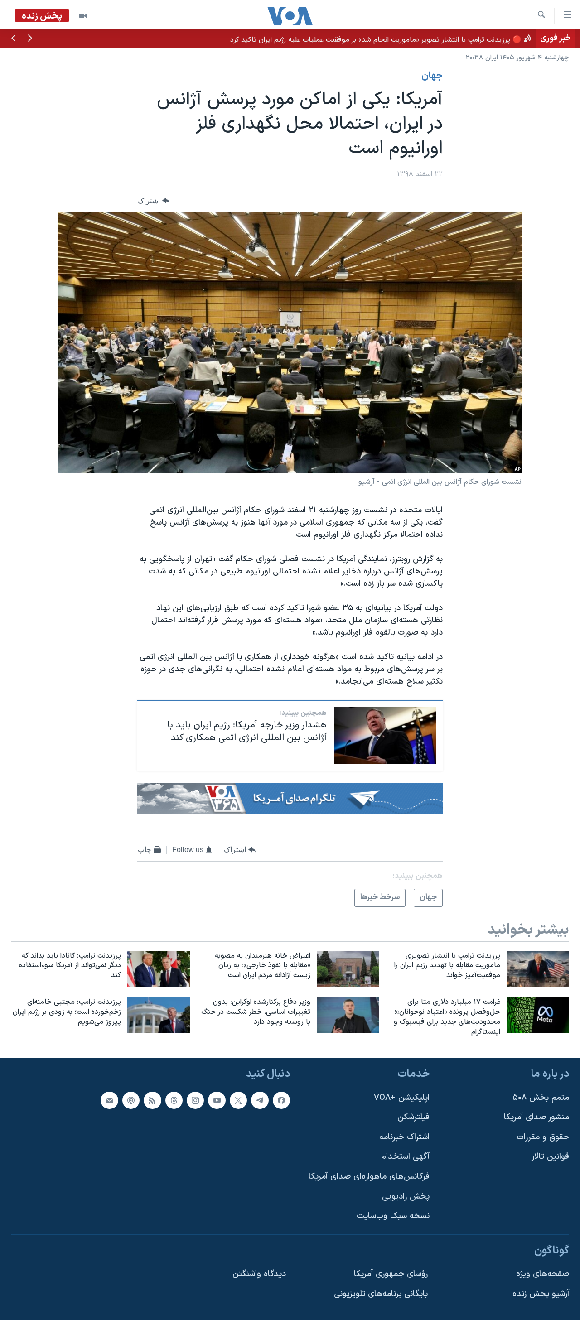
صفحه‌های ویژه (542, 1274)
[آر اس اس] (152, 1099)
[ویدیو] (83, 16)
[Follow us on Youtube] (216, 1099)
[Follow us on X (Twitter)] (238, 1099)
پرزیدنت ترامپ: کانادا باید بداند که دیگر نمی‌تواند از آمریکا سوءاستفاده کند (423, 38)
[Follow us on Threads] (174, 1099)
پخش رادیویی (406, 1196)
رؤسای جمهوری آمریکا (391, 1274)
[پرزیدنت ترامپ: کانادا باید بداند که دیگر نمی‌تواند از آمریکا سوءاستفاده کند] (158, 969)
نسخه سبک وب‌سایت (393, 1216)
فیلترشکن (413, 1117)
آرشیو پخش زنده (540, 1294)
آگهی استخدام (405, 1157)
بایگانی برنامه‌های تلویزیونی (381, 1294)
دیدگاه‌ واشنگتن (259, 1274)
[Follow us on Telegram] (259, 1099)
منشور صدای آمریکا (536, 1117)
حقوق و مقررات (543, 1137)
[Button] (153, 201)
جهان (432, 76)
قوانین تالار (550, 1157)
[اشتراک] (109, 1099)
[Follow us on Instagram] (195, 1099)
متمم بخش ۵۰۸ (540, 1097)
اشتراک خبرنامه (404, 1137)
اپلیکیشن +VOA (402, 1097)
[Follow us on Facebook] (281, 1099)
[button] (30, 39)
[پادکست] (131, 1099)
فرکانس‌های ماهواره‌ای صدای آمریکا (369, 1177)
